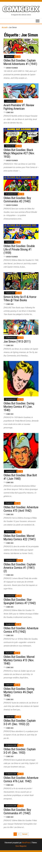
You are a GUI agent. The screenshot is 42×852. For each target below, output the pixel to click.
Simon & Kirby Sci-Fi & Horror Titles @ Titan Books (20, 298)
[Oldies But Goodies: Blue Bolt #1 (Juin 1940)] (21, 450)
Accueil (4, 27)
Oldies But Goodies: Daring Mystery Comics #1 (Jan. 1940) (19, 407)
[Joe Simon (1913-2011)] (21, 327)
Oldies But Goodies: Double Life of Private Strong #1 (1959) (19, 249)
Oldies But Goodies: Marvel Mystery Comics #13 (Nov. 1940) (19, 660)
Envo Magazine (21, 846)
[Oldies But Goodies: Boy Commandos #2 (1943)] (21, 183)
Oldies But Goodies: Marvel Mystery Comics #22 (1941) (20, 537)
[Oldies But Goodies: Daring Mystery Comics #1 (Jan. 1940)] (21, 378)
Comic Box (9, 112)
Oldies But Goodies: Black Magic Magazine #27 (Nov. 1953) (19, 153)
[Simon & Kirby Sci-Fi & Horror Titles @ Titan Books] (21, 281)
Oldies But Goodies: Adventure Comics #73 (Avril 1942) (21, 508)
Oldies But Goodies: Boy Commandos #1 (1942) (17, 811)
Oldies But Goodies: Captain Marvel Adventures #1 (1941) (20, 62)
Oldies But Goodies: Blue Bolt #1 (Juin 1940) (20, 476)
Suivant (24, 834)
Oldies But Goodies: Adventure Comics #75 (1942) (21, 629)
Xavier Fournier (12, 68)
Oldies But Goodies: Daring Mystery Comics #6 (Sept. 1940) (19, 692)
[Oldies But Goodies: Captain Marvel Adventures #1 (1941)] (21, 46)
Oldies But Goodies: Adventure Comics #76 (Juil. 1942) (21, 779)
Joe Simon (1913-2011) (17, 341)
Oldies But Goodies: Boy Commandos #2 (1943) (17, 199)
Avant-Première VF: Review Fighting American (19, 106)
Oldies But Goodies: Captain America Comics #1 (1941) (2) (20, 568)
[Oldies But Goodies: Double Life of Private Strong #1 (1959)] (21, 231)
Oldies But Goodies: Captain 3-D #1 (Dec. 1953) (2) (20, 722)
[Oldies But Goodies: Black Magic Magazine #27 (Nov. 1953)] (21, 135)
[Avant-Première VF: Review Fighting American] (21, 90)
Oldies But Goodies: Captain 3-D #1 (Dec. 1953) (20, 750)
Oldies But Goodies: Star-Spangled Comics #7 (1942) (20, 601)
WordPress (26, 842)
